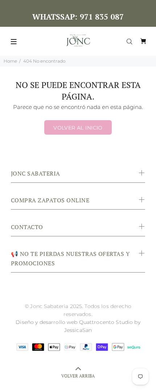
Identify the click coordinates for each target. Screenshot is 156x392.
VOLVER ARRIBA (78, 376)
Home (10, 61)
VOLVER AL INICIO (78, 128)
